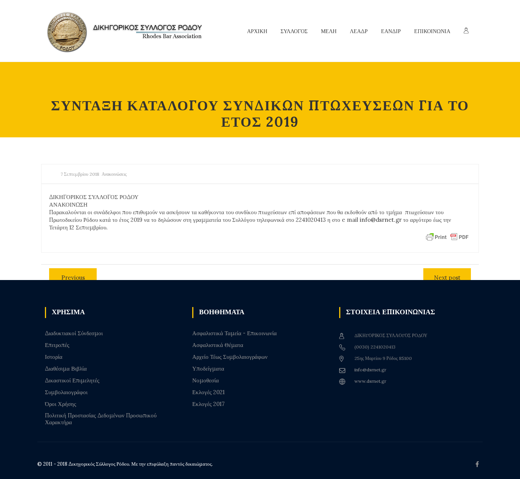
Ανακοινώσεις (114, 174)
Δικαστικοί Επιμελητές (72, 380)
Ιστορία (53, 356)
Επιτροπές (57, 345)
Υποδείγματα (208, 368)
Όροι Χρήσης (60, 404)
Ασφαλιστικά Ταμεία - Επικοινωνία (234, 333)
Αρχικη (257, 31)
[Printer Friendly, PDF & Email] (447, 236)
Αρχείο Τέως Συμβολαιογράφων (230, 356)
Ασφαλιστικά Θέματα (217, 345)
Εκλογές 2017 (208, 404)
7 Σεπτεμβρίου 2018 (80, 174)
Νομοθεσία (205, 380)
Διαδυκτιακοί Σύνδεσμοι (74, 333)
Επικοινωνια (432, 31)
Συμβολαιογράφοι (66, 392)
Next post (447, 277)
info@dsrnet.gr (381, 219)
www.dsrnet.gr (370, 381)
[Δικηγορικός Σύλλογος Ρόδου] (128, 31)
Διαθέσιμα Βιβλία (66, 368)
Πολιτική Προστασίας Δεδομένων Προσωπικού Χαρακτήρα (100, 419)
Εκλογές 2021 (208, 392)
